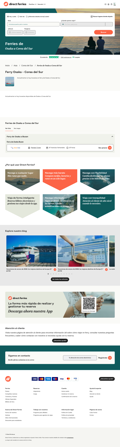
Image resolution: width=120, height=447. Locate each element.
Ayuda (91, 396)
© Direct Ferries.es (10, 434)
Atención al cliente (95, 394)
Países (7, 391)
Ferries (92, 415)
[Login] (108, 4)
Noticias (7, 415)
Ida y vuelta (12, 16)
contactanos (70, 437)
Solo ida (22, 16)
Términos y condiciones (68, 418)
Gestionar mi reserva (68, 394)
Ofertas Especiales (10, 399)
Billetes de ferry (9, 402)
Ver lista (8, 128)
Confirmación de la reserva (69, 396)
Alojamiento (36, 391)
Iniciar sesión (65, 391)
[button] (60, 136)
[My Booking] (105, 4)
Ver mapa (17, 128)
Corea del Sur (27, 66)
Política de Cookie (67, 412)
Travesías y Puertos (11, 396)
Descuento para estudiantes (13, 420)
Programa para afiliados (40, 412)
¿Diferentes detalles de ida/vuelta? (38, 16)
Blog (91, 391)
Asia (15, 66)
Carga (35, 394)
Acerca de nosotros (11, 412)
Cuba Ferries (93, 412)
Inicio (7, 66)
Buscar (103, 32)
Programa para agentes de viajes (43, 415)
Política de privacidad (68, 415)
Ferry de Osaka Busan (15, 142)
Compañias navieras (11, 394)
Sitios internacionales (11, 418)
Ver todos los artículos (60, 279)
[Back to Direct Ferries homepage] (15, 4)
